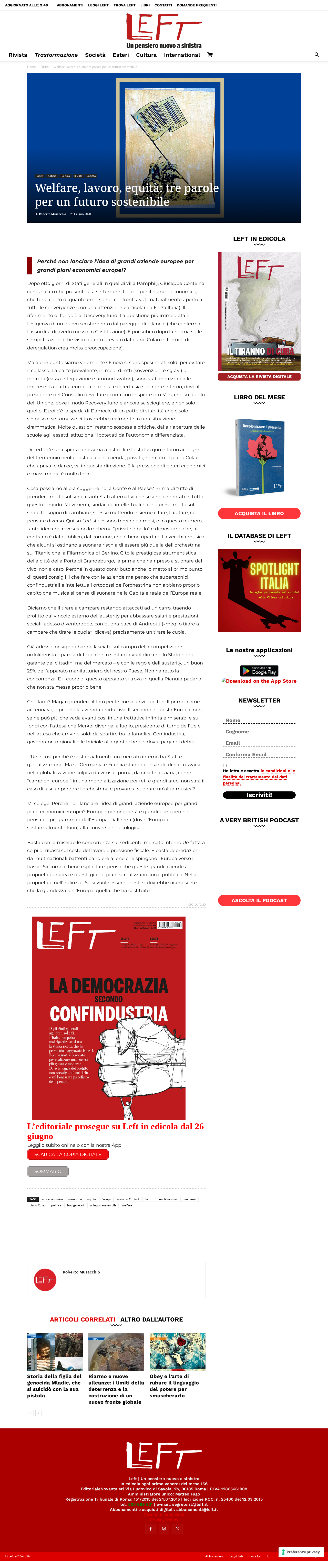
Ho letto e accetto (259, 777)
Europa (106, 1199)
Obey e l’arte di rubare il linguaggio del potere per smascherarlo (174, 1386)
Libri (145, 5)
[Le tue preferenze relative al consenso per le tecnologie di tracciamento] (301, 1552)
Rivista (18, 55)
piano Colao (37, 1205)
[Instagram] (164, 1529)
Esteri (121, 55)
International (182, 55)
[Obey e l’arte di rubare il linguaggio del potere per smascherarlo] (178, 1352)
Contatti (163, 5)
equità (91, 1199)
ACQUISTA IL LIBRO (259, 513)
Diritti (45, 66)
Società (95, 55)
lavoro (149, 1199)
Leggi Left (98, 5)
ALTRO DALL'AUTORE (151, 1319)
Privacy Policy (164, 1519)
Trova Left (125, 5)
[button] (317, 55)
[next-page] (38, 1413)
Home (31, 66)
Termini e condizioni (164, 1514)
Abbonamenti (70, 5)
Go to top (197, 904)
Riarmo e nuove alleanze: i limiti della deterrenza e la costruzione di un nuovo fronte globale (116, 1389)
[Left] (164, 30)
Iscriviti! (259, 795)
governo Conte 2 (128, 1199)
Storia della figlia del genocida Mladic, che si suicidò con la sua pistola (54, 1386)
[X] (80, 239)
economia (75, 1199)
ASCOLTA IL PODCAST (259, 900)
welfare (127, 1205)
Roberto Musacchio (52, 214)
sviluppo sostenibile (103, 1205)
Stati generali (75, 1205)
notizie (52, 176)
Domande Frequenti (197, 5)
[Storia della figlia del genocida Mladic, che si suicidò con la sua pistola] (55, 1352)
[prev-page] (30, 1413)
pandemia (189, 1199)
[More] (115, 239)
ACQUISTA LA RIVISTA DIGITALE (259, 376)
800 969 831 (140, 1504)
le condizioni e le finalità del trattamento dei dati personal (259, 777)
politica (56, 1205)
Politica (65, 176)
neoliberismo (168, 1199)
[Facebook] (63, 239)
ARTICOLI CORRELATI (82, 1319)
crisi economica (52, 1199)
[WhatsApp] (97, 239)
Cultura (146, 55)
